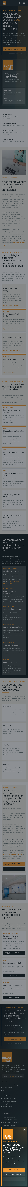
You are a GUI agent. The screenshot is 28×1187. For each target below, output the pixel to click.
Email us (14, 1179)
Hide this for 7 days (8, 1183)
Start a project (14, 1169)
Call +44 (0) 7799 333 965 (14, 1174)
